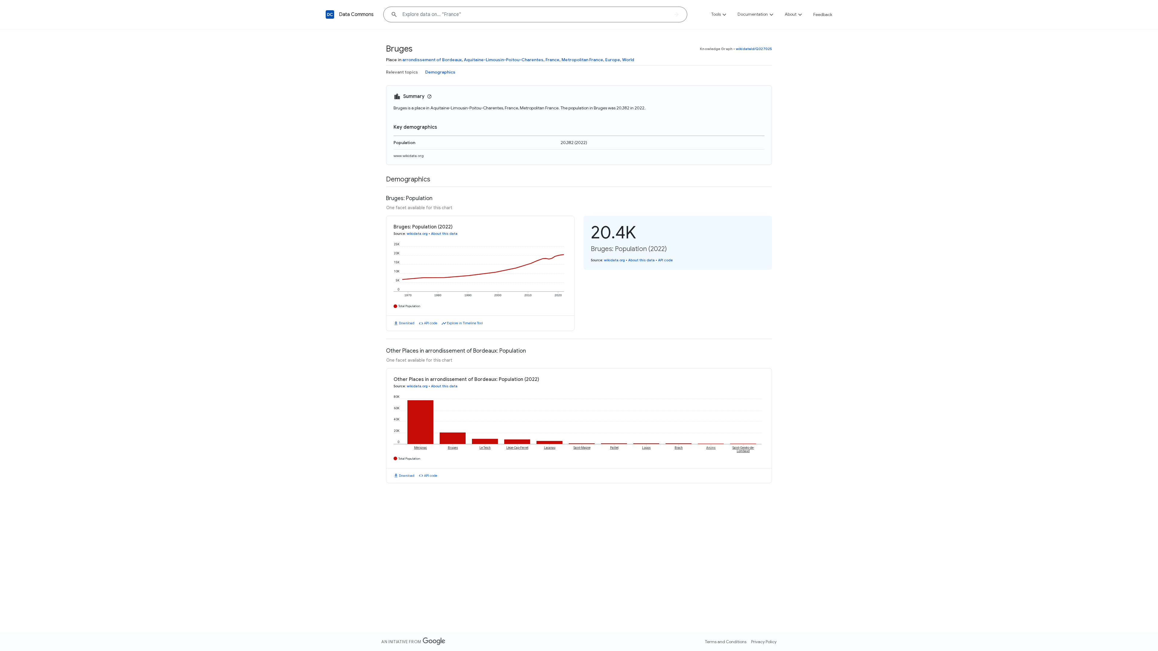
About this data (444, 233)
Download (406, 323)
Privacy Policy (764, 641)
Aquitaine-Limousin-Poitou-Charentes (503, 59)
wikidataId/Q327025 (754, 48)
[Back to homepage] (330, 14)
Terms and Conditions (725, 641)
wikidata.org (417, 233)
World (628, 59)
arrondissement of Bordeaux (432, 59)
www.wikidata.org (409, 155)
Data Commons (356, 14)
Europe (612, 59)
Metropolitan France (582, 59)
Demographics (440, 72)
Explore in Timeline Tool (465, 323)
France (552, 59)
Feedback (822, 14)
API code (430, 323)
